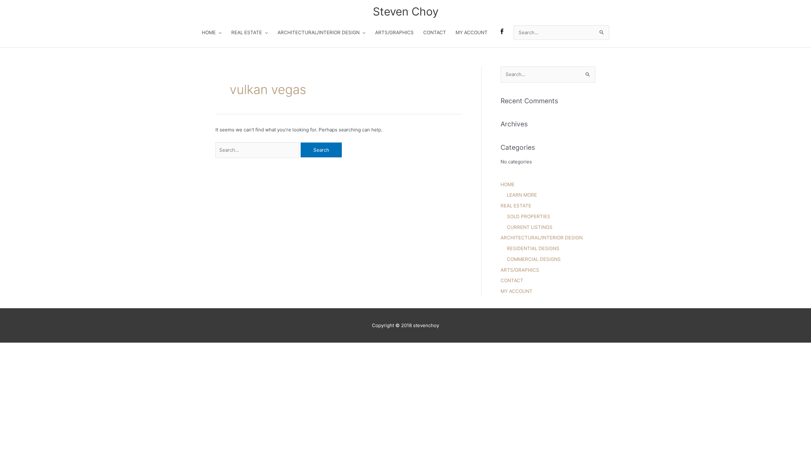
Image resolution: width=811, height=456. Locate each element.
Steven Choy (405, 11)
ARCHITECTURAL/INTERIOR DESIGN (319, 32)
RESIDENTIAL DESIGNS (533, 248)
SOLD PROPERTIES (528, 216)
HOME (209, 32)
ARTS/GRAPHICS (394, 32)
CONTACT (434, 32)
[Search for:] (258, 150)
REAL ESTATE (246, 32)
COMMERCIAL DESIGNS (534, 259)
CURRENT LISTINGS (529, 227)
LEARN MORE (522, 195)
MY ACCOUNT (472, 32)
